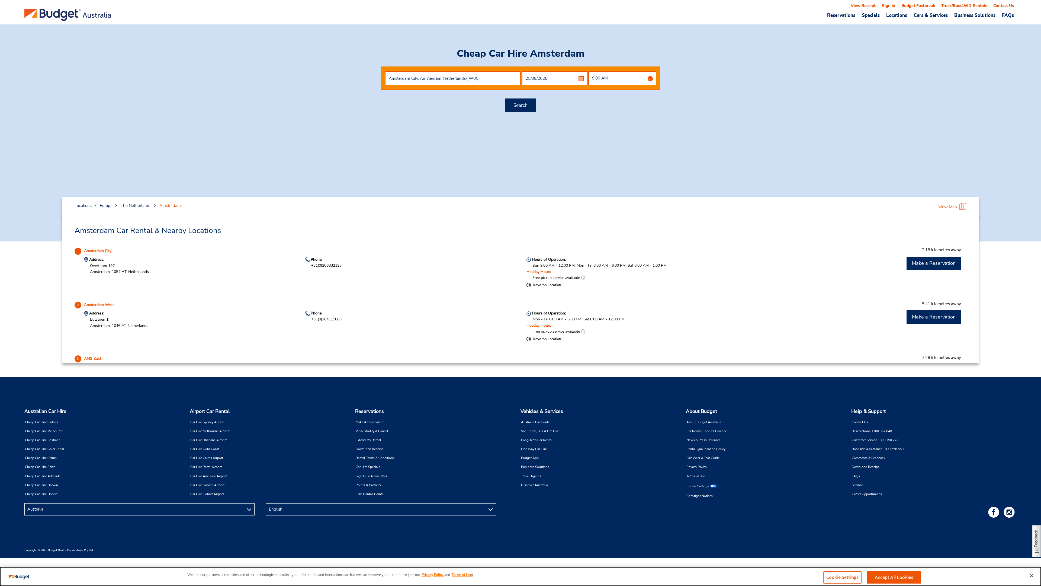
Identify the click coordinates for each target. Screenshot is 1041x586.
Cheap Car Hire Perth (40, 467)
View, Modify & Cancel (372, 431)
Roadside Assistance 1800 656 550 (878, 449)
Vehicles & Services (541, 411)
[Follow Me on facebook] (994, 512)
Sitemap (857, 485)
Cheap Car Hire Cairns (41, 458)
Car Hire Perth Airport (206, 467)
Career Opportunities (867, 494)
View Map (948, 207)
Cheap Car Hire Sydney (41, 422)
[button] (583, 277)
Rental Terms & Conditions (375, 458)
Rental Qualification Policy (705, 449)
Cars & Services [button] (931, 15)
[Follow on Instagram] (1010, 512)
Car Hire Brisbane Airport (208, 440)
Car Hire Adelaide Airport (208, 476)
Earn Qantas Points (370, 494)
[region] (520, 576)
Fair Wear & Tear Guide (702, 458)
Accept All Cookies (894, 577)
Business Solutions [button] (974, 15)
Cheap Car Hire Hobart (41, 494)
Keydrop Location (547, 285)
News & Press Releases (703, 440)
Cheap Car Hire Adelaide (42, 476)
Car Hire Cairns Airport (206, 458)
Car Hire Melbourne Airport (210, 431)
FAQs (1008, 15)
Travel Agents (531, 476)
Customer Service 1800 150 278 (875, 440)
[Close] (1031, 576)
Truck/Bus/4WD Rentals (964, 5)
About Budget (701, 411)
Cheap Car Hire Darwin (41, 485)
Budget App (530, 458)
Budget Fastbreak (918, 5)
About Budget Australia (703, 422)
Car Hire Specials (368, 467)
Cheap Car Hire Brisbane (42, 440)
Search (520, 105)
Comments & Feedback (868, 458)
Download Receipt (369, 449)
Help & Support (868, 411)
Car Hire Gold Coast (204, 449)
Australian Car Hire (45, 411)
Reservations (369, 411)
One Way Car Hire (534, 449)
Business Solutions (535, 467)
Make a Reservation (934, 263)
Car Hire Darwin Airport (207, 485)
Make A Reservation (370, 422)
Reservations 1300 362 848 (872, 431)
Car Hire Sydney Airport (207, 422)
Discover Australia (534, 485)
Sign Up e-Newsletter (371, 476)
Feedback (1036, 538)
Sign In (888, 5)
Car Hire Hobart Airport (207, 494)
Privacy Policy (696, 467)
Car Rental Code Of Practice (706, 431)
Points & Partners (368, 485)
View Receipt (863, 5)
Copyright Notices (699, 496)
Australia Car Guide (535, 422)
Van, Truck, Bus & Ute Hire (540, 431)
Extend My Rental (368, 440)
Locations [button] (896, 15)
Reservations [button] (841, 15)
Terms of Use (695, 476)
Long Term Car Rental (536, 440)
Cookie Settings (697, 486)
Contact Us (1003, 5)
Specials (871, 15)
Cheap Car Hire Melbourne (44, 431)
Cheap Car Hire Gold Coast (44, 449)
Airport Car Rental (210, 411)
